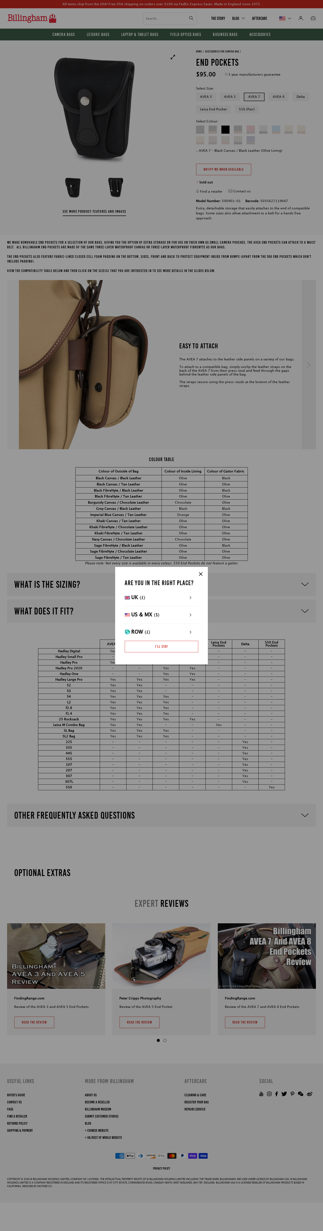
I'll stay (161, 646)
